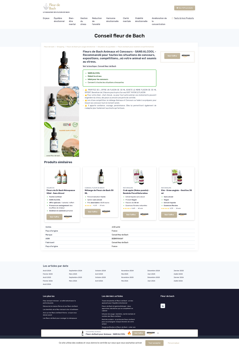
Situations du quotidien (107, 47)
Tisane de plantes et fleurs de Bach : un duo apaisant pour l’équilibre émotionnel (117, 302)
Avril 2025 (99, 274)
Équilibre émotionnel (59, 19)
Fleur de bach (49, 47)
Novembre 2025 (127, 277)
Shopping (60, 47)
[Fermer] (158, 333)
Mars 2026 (73, 281)
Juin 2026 (151, 281)
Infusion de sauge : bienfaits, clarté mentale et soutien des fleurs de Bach (118, 315)
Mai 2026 (124, 281)
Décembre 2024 (154, 271)
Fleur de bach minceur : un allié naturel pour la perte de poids (59, 302)
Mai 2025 (124, 274)
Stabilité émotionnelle (141, 19)
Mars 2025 (73, 274)
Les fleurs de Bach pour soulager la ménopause (60, 318)
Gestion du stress (84, 21)
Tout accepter (154, 343)
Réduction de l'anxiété (97, 21)
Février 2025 (48, 274)
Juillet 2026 (178, 281)
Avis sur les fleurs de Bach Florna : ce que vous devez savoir (60, 314)
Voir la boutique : (99, 66)
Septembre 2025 (75, 277)
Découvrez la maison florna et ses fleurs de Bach (60, 306)
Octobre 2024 (100, 271)
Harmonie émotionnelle (112, 19)
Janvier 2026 (179, 277)
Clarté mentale (127, 19)
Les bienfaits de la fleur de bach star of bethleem (60, 309)
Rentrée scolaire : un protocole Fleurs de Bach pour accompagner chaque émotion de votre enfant (118, 322)
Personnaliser (173, 343)
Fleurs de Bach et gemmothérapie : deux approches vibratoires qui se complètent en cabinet (117, 308)
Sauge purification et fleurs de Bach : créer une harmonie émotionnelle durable (118, 328)
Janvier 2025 (179, 271)
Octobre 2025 (100, 277)
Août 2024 (47, 271)
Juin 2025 (151, 274)
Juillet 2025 (178, 274)
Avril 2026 (99, 281)
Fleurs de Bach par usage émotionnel (81, 47)
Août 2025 (47, 277)
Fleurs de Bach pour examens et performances (136, 47)
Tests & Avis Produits (184, 18)
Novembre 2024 (127, 271)
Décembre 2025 (154, 277)
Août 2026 (47, 284)
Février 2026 (48, 281)
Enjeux (46, 18)
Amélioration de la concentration (159, 21)
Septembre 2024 (75, 271)
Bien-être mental (72, 21)
